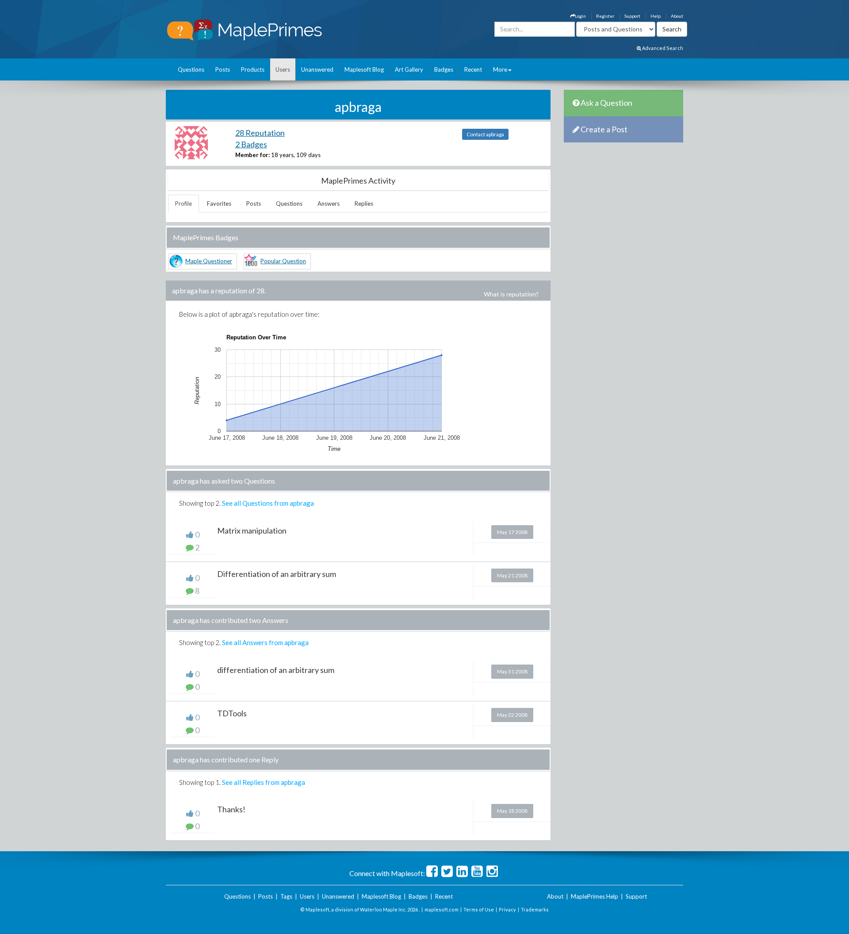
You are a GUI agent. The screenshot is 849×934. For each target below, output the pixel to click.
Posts (222, 69)
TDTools (232, 713)
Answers (328, 203)
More (500, 69)
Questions (191, 69)
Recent (473, 69)
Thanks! (231, 809)
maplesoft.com (441, 909)
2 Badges (251, 144)
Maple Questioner (208, 261)
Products (252, 69)
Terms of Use (478, 909)
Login (580, 16)
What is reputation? (511, 294)
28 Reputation (260, 133)
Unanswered (317, 69)
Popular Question (283, 261)
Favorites (219, 203)
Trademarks (535, 909)
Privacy (507, 909)
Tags (286, 896)
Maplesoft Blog (364, 69)
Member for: (252, 154)
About (677, 16)
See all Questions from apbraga (268, 503)
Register (605, 16)
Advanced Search (662, 48)
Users (282, 69)
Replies (364, 203)
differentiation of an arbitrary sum (275, 670)
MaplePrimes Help (594, 896)
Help (655, 16)
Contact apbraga (485, 134)
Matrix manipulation (252, 530)
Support (632, 16)
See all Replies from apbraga (263, 782)
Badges (443, 69)
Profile (183, 203)
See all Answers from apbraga (265, 642)
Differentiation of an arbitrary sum (276, 574)
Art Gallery (409, 69)
